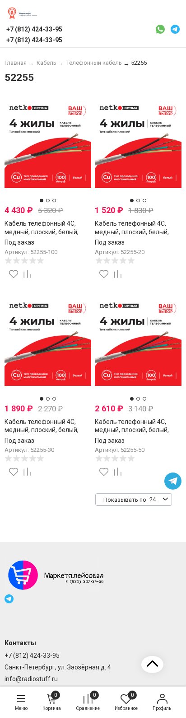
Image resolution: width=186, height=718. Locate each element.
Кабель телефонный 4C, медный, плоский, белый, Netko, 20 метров (132, 231)
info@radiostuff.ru (31, 678)
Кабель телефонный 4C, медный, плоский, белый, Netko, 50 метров (132, 430)
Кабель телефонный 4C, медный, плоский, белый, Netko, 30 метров (42, 430)
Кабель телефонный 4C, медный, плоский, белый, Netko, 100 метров (42, 231)
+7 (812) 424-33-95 (32, 655)
